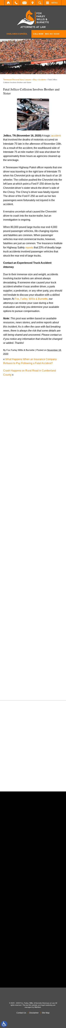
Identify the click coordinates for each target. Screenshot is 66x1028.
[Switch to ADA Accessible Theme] (4, 1024)
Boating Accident (16, 506)
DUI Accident (13, 555)
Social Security (15, 658)
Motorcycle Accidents (18, 601)
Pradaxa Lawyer (15, 633)
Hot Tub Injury (14, 584)
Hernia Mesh (13, 580)
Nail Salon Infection (17, 605)
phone (21, 862)
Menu (54, 2)
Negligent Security (16, 609)
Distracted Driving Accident (21, 539)
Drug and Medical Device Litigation (26, 551)
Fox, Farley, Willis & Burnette (31, 298)
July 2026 (11, 461)
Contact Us (21, 1013)
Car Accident (13, 515)
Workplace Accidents (18, 686)
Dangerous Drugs (16, 531)
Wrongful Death (15, 690)
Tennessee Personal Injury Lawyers (17, 80)
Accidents (42, 80)
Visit (32, 2)
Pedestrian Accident (17, 621)
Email (24, 2)
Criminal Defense (16, 527)
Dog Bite (11, 547)
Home (8, 2)
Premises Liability (16, 637)
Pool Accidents (14, 629)
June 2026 (12, 465)
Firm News (12, 572)
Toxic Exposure (15, 670)
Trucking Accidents (17, 678)
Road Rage (13, 650)
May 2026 (12, 469)
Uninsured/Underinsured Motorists (25, 682)
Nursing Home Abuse (18, 613)
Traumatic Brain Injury (18, 674)
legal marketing (47, 1005)
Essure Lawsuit (15, 560)
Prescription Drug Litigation (21, 641)
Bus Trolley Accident (18, 510)
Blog (35, 80)
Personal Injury (15, 625)
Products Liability (16, 645)
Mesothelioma (14, 596)
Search (40, 2)
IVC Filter (11, 588)
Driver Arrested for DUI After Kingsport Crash (31, 424)
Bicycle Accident (15, 502)
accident (56, 135)
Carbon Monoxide (16, 523)
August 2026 (13, 457)
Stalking (11, 662)
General (11, 576)
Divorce (10, 543)
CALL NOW (46, 34)
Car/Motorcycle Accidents (20, 519)
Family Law (13, 564)
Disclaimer (34, 1013)
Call (16, 2)
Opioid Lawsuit (14, 617)
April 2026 (12, 473)
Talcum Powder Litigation (20, 666)
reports (29, 247)
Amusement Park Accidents (22, 498)
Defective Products (17, 535)
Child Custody (14, 568)
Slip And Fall (13, 654)
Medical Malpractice (17, 592)
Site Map (46, 1013)
